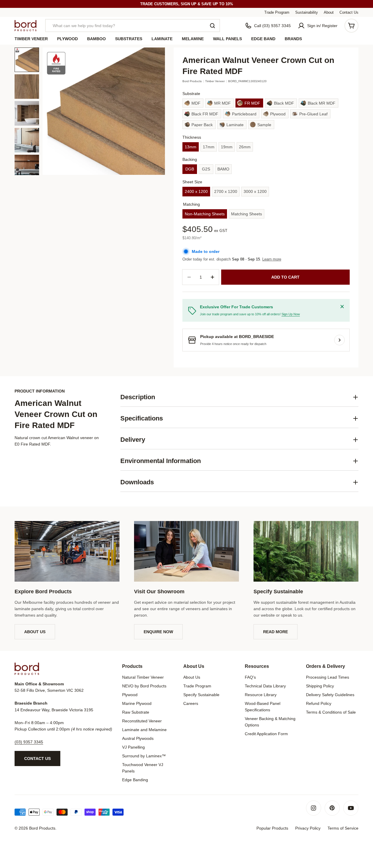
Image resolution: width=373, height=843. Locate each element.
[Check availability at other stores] (339, 340)
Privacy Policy (308, 828)
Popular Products (272, 828)
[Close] (342, 306)
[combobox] (132, 25)
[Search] (212, 26)
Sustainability (306, 12)
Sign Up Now (290, 314)
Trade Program (276, 12)
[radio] (192, 103)
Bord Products (192, 81)
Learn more (271, 259)
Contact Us (348, 12)
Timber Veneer (215, 81)
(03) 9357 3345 (29, 742)
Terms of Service (343, 828)
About (329, 12)
